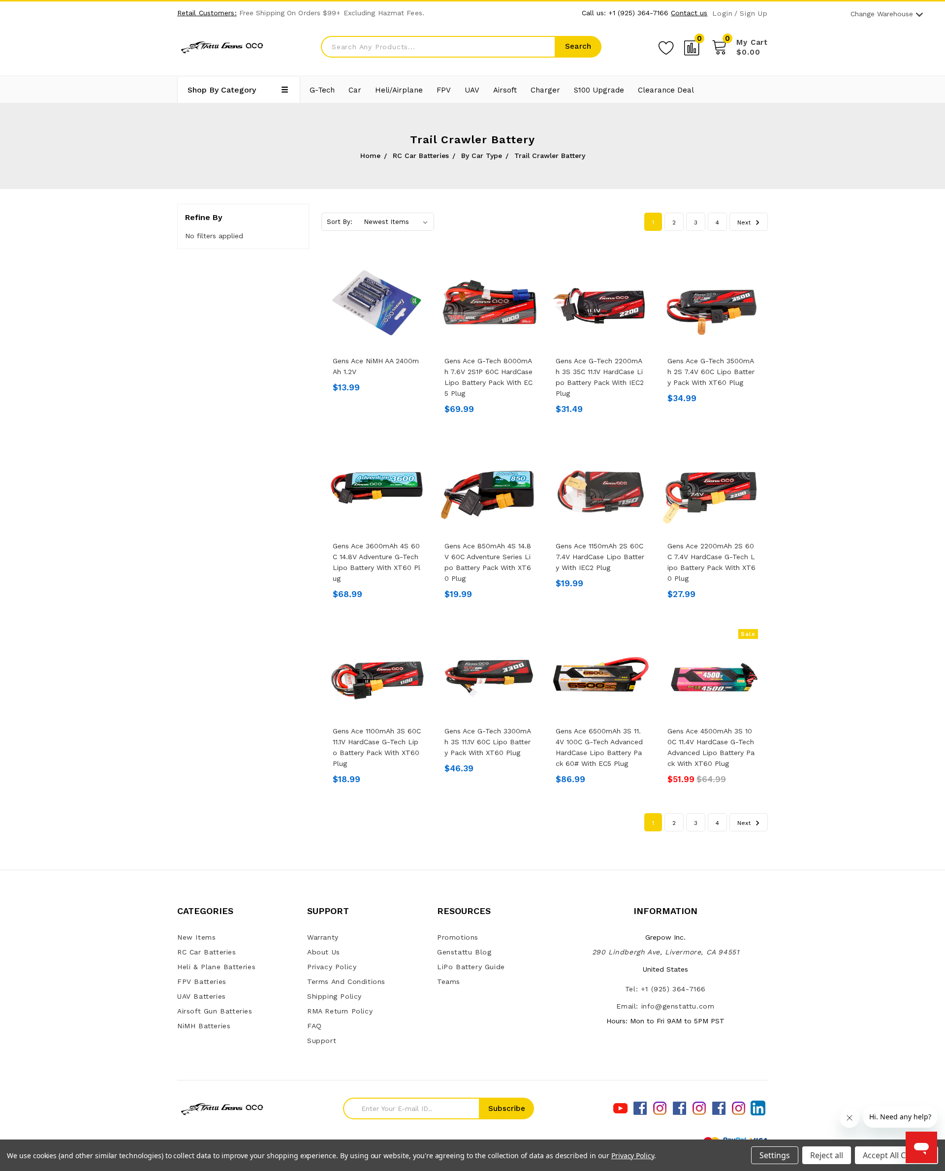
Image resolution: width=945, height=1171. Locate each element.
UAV (472, 90)
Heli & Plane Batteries (216, 967)
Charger (545, 90)
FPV (444, 90)
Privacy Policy (331, 967)
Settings (774, 1155)
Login (722, 13)
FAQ (314, 1026)
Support (321, 1040)
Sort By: (339, 221)
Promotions (457, 937)
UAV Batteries (201, 996)
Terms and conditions (346, 981)
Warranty (323, 937)
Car (354, 90)
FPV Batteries (201, 981)
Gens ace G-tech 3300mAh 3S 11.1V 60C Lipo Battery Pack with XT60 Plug (487, 742)
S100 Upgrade (599, 90)
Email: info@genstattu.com (665, 1006)
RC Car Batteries (206, 952)
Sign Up (754, 13)
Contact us (689, 13)
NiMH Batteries (203, 1026)
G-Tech (322, 90)
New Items (196, 937)
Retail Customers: (207, 13)
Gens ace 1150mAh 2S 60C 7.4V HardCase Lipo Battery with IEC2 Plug (600, 556)
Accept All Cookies (896, 1155)
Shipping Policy (334, 996)
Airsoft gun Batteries (214, 1011)
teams (448, 981)
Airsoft (505, 90)
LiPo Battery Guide (471, 967)
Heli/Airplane (399, 90)
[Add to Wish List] (666, 46)
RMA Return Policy (340, 1011)
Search (578, 46)
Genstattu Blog (464, 952)
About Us (323, 952)
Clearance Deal (666, 90)
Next (745, 222)
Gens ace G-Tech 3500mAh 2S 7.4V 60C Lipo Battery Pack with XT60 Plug (711, 371)
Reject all (826, 1155)
